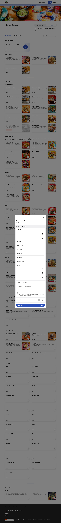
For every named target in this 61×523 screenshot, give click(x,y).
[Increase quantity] (43, 300)
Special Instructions (22, 282)
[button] (30, 305)
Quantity (19, 300)
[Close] (44, 217)
